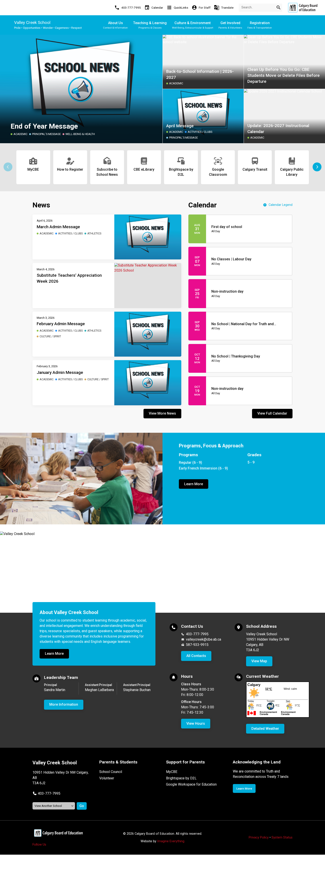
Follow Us (39, 844)
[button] (317, 166)
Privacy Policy (259, 837)
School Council (110, 772)
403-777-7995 (197, 634)
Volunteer (106, 778)
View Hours (195, 723)
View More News (162, 413)
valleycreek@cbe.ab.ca (203, 639)
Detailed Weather (265, 728)
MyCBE (171, 772)
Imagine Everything (170, 841)
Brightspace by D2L (181, 778)
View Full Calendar (272, 413)
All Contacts (196, 656)
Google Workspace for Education (191, 784)
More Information (63, 704)
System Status (281, 837)
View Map (259, 661)
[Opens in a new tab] (302, 8)
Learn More (193, 484)
